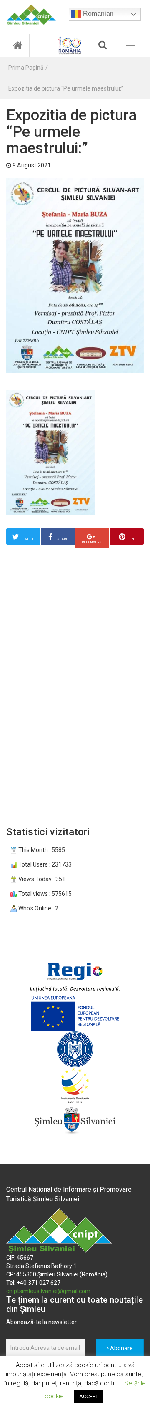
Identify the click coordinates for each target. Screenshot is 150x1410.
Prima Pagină (26, 67)
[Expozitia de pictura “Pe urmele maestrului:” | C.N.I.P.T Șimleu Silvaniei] (31, 14)
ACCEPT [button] (88, 1396)
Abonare (121, 1348)
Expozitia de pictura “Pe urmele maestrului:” (65, 88)
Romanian (97, 13)
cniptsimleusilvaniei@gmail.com (48, 1291)
